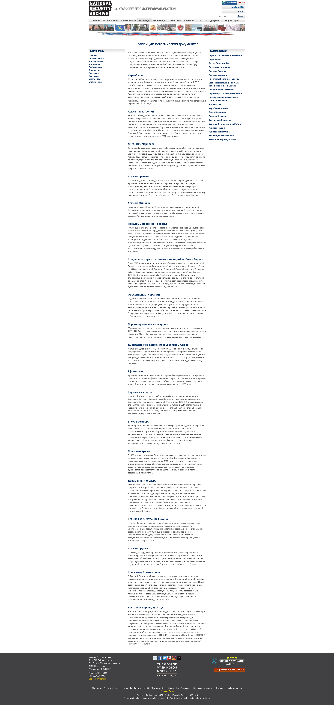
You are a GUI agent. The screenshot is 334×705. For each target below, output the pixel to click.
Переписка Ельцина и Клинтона (225, 55)
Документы (216, 20)
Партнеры (189, 20)
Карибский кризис (140, 392)
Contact (241, 11)
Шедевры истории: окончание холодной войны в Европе (165, 259)
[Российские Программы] (167, 30)
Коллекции (144, 20)
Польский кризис (139, 451)
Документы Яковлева (142, 480)
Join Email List (238, 7)
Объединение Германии (144, 294)
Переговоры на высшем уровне (148, 324)
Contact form (167, 691)
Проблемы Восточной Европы (147, 223)
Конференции (128, 20)
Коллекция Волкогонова (144, 572)
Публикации (159, 20)
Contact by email (97, 678)
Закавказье (175, 20)
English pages (232, 20)
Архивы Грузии (138, 548)
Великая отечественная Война (148, 519)
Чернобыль (135, 75)
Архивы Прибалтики (219, 131)
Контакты (202, 20)
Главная (95, 20)
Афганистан (136, 371)
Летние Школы (110, 20)
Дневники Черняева (141, 144)
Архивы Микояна (139, 203)
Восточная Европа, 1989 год (145, 607)
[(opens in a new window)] (155, 659)
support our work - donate (230, 669)
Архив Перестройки (141, 111)
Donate (241, 2)
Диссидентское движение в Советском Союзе (158, 344)
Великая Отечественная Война (225, 124)
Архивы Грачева (138, 176)
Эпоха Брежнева (138, 421)
